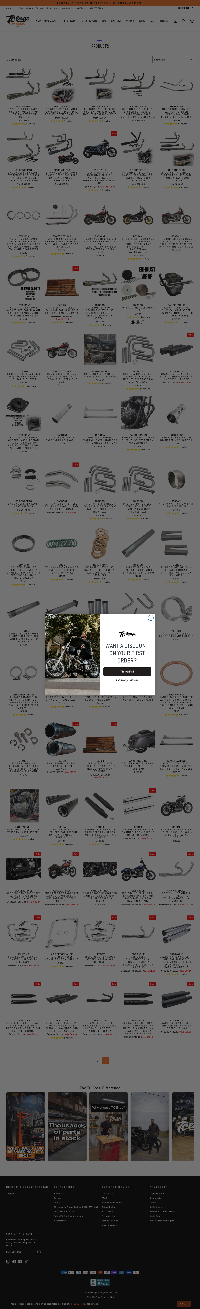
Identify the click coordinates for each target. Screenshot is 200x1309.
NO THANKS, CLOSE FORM (127, 680)
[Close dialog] (150, 618)
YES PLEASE (127, 671)
